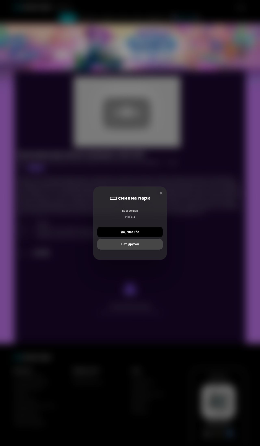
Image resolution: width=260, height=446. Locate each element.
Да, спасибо (130, 232)
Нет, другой (130, 244)
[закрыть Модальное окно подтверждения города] (161, 193)
